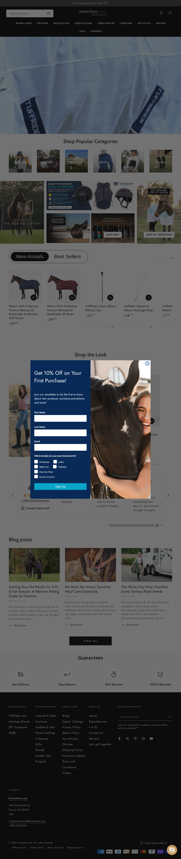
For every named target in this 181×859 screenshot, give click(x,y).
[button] (172, 850)
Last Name (39, 426)
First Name (39, 412)
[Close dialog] (147, 363)
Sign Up (60, 486)
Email (37, 441)
